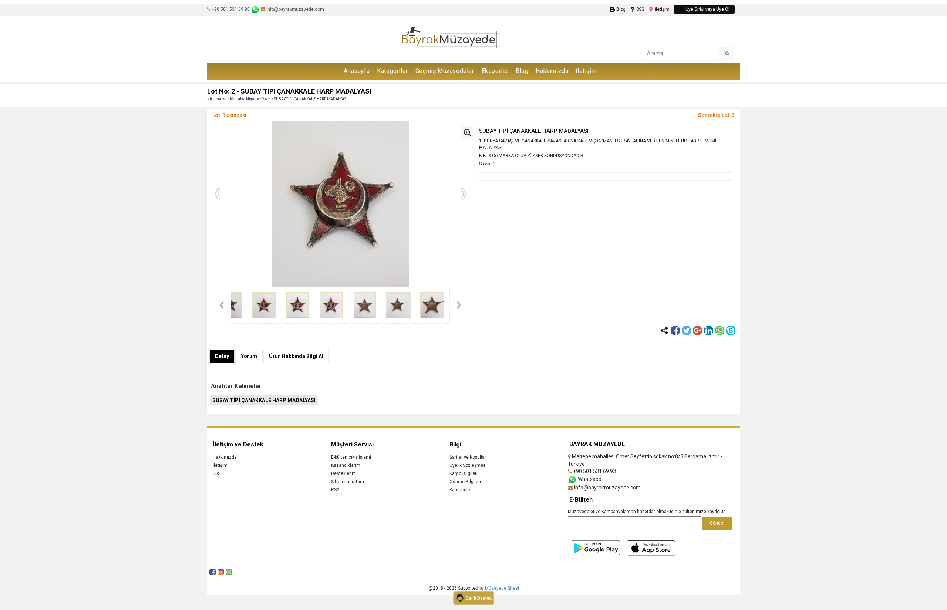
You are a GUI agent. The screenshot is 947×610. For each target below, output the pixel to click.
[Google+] (697, 331)
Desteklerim (343, 473)
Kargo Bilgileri (463, 473)
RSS (335, 489)
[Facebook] (675, 331)
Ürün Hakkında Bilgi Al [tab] (296, 356)
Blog (620, 9)
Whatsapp (589, 479)
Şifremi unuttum (347, 481)
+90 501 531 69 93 (231, 9)
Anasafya (218, 99)
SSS (639, 9)
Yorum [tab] (249, 356)
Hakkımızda (552, 70)
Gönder (717, 523)
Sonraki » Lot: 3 (716, 115)
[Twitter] (686, 331)
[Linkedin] (709, 331)
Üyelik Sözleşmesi (468, 465)
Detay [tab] (222, 356)
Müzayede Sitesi (502, 588)
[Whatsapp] (720, 331)
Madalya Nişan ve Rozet (251, 99)
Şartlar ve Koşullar (467, 457)
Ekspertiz (495, 70)
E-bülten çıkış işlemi (351, 457)
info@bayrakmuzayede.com (294, 9)
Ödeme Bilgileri (465, 481)
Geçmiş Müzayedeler (444, 70)
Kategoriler (392, 70)
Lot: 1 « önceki (229, 115)
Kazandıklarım (345, 465)
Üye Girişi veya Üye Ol (706, 9)
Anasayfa (357, 70)
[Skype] (731, 331)
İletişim (662, 9)
